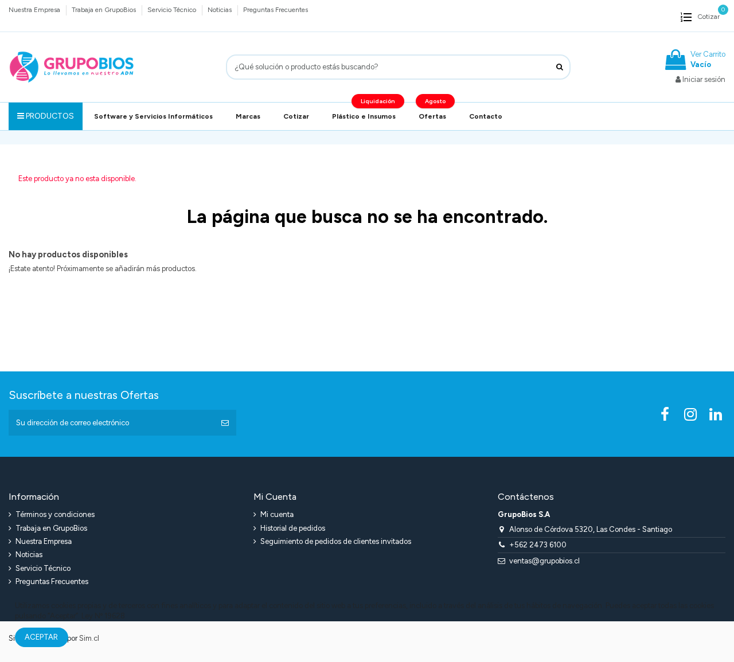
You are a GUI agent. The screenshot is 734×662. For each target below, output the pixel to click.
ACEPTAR (41, 637)
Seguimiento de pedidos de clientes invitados (335, 541)
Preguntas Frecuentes (275, 10)
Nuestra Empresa (35, 10)
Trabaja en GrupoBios (105, 10)
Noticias (220, 10)
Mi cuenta (277, 514)
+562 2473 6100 (538, 544)
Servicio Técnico (172, 10)
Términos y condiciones (55, 514)
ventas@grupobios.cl (544, 561)
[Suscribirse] (225, 423)
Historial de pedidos (292, 528)
